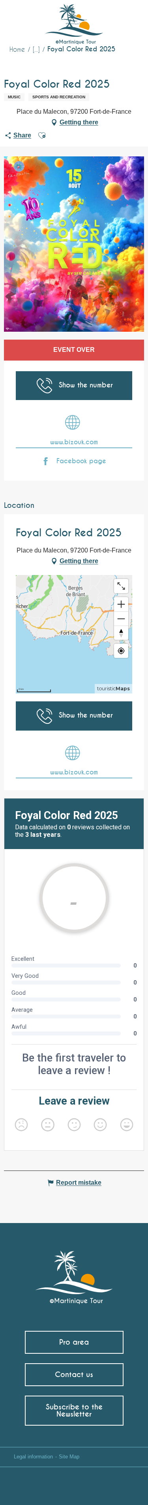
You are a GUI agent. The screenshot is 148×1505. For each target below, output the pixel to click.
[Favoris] (109, 17)
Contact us (74, 1374)
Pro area (74, 1342)
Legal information (33, 1457)
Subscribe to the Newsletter (74, 1410)
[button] (127, 17)
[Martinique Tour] (74, 1273)
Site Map (69, 1457)
